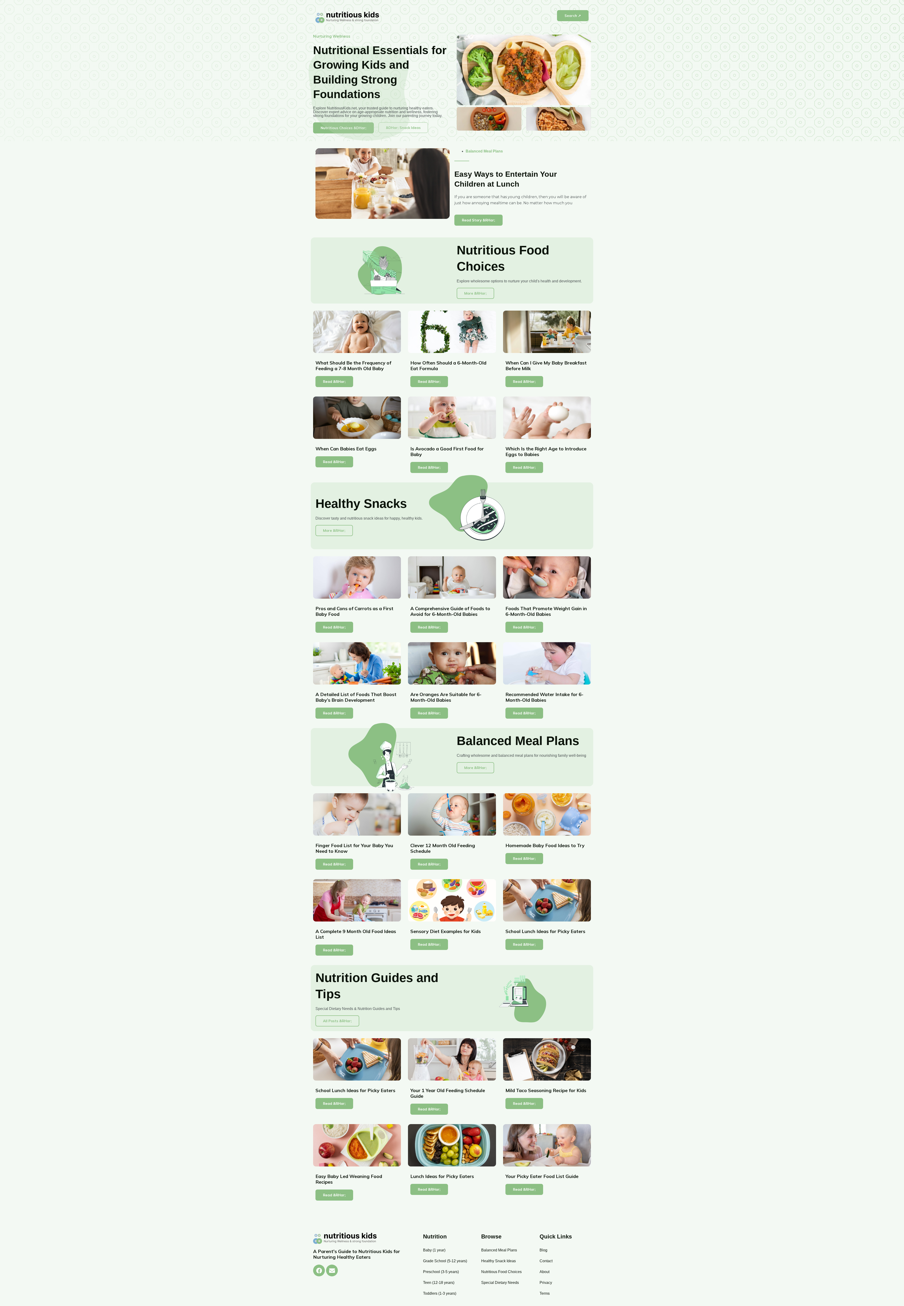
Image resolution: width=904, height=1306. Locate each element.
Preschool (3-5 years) (441, 1272)
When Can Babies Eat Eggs (345, 449)
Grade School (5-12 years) (445, 1261)
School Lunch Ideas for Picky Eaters (545, 931)
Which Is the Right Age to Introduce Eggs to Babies (545, 451)
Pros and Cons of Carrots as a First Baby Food (354, 611)
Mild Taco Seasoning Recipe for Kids (545, 1090)
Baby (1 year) (434, 1250)
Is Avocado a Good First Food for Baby (447, 451)
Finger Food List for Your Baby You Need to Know (354, 848)
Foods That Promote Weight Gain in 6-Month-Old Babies (546, 611)
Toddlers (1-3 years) (439, 1293)
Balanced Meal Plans (484, 151)
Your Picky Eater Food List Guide (541, 1176)
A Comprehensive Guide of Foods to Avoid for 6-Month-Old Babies (450, 611)
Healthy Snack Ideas (498, 1261)
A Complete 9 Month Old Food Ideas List (355, 934)
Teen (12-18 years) (438, 1283)
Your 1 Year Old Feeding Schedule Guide (447, 1093)
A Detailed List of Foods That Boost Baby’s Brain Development (355, 697)
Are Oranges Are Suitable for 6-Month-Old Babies (445, 697)
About (544, 1272)
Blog (543, 1250)
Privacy (546, 1283)
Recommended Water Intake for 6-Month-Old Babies (544, 697)
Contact (546, 1261)
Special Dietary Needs (500, 1283)
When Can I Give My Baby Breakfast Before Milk (546, 365)
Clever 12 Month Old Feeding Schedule (442, 848)
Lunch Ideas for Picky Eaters (442, 1176)
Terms (545, 1293)
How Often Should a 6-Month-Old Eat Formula (448, 365)
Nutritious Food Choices (501, 1272)
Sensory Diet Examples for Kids (445, 931)
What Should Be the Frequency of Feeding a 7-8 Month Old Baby (353, 365)
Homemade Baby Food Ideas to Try (545, 845)
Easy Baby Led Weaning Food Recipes (348, 1179)
